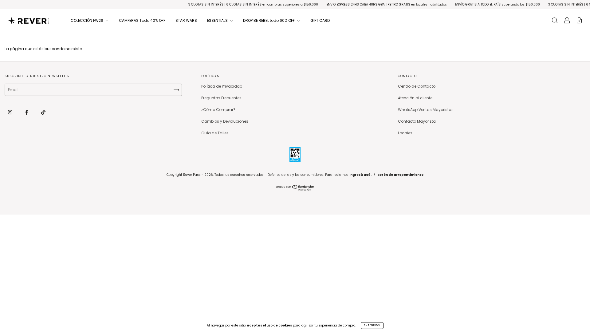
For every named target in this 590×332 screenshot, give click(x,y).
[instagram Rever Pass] (11, 112)
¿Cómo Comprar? (218, 109)
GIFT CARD (320, 20)
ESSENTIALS (218, 20)
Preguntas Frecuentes (221, 98)
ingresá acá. (360, 174)
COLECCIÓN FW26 (87, 20)
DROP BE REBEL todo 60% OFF (269, 20)
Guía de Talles (215, 133)
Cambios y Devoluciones (224, 121)
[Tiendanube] (295, 189)
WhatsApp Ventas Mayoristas (426, 109)
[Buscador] (555, 21)
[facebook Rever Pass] (27, 112)
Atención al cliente (415, 98)
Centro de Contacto (416, 86)
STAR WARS (186, 20)
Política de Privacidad (221, 86)
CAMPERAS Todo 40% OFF (142, 20)
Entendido (372, 325)
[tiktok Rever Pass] (43, 112)
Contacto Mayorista (417, 121)
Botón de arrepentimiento (400, 174)
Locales (405, 133)
